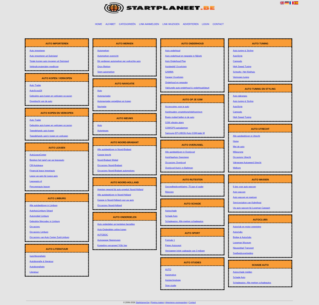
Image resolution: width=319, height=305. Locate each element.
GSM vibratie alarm (174, 122)
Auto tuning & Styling (243, 50)
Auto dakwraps (240, 96)
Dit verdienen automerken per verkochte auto (119, 61)
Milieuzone (238, 152)
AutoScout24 (36, 90)
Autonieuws (102, 130)
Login (205, 24)
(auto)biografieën (38, 256)
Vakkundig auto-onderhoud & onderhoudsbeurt (187, 88)
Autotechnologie (173, 280)
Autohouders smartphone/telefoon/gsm (183, 112)
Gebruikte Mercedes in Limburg (45, 221)
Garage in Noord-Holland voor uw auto (115, 200)
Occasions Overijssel (175, 162)
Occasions (35, 226)
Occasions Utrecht (242, 157)
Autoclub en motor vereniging (247, 226)
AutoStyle (237, 56)
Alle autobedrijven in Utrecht (246, 136)
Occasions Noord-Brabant (109, 165)
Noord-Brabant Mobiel (107, 160)
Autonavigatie (103, 96)
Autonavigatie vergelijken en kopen (114, 101)
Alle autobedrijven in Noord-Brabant (114, 149)
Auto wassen (239, 192)
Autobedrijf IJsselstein (176, 66)
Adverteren (191, 24)
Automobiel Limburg (39, 216)
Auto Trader (35, 85)
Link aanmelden (149, 24)
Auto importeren (37, 50)
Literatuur (34, 272)
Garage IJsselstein (174, 77)
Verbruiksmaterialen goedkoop (44, 66)
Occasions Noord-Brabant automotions (116, 170)
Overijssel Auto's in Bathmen (179, 168)
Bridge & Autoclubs (242, 237)
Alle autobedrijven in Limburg (43, 205)
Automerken (103, 50)
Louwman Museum (242, 242)
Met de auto (238, 146)
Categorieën (127, 24)
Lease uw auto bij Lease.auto (44, 176)
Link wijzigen (170, 24)
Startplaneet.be (143, 302)
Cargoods (237, 61)
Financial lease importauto (42, 170)
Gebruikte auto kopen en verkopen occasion (51, 96)
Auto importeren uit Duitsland (43, 56)
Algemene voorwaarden (176, 302)
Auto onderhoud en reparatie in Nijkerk (183, 56)
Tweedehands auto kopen (42, 130)
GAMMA (169, 72)
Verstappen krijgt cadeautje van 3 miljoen (185, 251)
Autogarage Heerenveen (108, 240)
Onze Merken (103, 66)
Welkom (237, 168)
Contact (218, 24)
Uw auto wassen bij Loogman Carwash (251, 208)
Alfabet (111, 24)
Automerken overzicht (107, 56)
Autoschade (171, 210)
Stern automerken (105, 72)
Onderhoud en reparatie (176, 82)
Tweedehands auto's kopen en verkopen (49, 136)
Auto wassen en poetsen (245, 197)
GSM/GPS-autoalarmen (176, 128)
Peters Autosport (173, 245)
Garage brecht (104, 154)
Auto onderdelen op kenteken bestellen (116, 224)
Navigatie (101, 106)
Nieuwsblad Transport (243, 248)
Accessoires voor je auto (177, 106)
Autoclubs (238, 232)
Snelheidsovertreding (243, 253)
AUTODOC (102, 235)
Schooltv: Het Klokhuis (244, 72)
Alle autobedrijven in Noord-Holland (114, 195)
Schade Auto (171, 216)
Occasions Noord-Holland (109, 205)
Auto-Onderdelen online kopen (111, 229)
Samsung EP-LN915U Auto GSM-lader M (185, 133)
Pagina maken (157, 302)
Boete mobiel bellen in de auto (179, 117)
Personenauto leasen (40, 186)
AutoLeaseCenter (38, 154)
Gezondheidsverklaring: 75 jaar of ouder (184, 186)
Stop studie (170, 285)
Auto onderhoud (172, 50)
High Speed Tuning (242, 66)
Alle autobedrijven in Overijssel (180, 152)
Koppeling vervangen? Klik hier (112, 245)
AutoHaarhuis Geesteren (177, 157)
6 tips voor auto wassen (244, 186)
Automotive (170, 275)
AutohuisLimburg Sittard (41, 210)
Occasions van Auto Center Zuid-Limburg (49, 237)
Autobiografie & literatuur (41, 261)
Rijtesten (169, 192)
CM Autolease (36, 165)
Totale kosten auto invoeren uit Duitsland (49, 61)
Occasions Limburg (39, 232)
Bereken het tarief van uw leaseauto (47, 160)
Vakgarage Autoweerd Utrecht (247, 162)
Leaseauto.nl (36, 181)
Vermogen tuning (241, 77)
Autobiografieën (37, 266)
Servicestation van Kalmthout (247, 202)
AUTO (168, 269)
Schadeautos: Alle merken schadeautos (184, 221)
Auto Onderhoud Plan (175, 61)
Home (98, 24)
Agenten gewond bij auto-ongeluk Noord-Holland (120, 189)
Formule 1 (170, 240)
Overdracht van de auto (41, 101)
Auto (99, 90)
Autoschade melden (242, 272)
